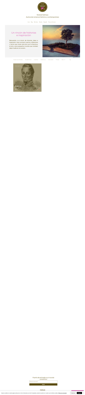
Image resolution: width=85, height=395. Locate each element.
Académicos (28, 59)
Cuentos (36, 59)
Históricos (43, 59)
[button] (70, 59)
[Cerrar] (83, 393)
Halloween (50, 59)
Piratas (57, 59)
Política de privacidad (62, 393)
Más (63, 59)
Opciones (73, 393)
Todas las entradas (18, 59)
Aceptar (79, 393)
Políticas (42, 390)
